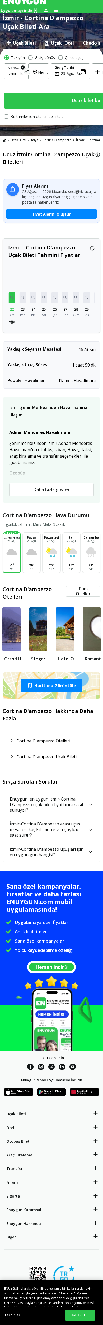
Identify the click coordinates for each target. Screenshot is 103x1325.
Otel (10, 1127)
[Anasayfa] (4, 140)
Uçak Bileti (18, 140)
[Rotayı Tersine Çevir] (27, 72)
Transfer (14, 1168)
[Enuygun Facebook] (30, 1068)
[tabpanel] (51, 87)
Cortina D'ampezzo (57, 140)
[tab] (21, 43)
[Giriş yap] (45, 10)
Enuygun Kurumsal (23, 1209)
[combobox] (15, 73)
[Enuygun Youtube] (72, 1068)
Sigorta (13, 1196)
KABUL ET (80, 1315)
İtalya (34, 140)
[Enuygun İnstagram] (41, 1068)
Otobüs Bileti (18, 1141)
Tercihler (12, 1315)
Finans (12, 1182)
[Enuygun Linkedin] (62, 1068)
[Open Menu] (56, 10)
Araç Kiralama (19, 1155)
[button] (12, 297)
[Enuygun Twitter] (51, 1068)
